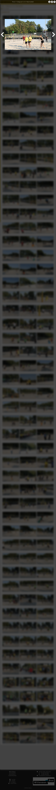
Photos (13, 1)
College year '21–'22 (21, 1)
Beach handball (30, 1)
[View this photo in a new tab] (52, 2)
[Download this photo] (49, 2)
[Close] (54, 2)
